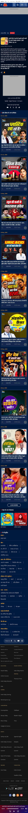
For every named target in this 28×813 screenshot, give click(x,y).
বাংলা (8, 1)
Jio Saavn (19, 101)
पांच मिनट (3, 569)
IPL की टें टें (4, 549)
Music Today (4, 721)
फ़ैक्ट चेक (11, 569)
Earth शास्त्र (17, 617)
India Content (17, 770)
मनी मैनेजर (3, 624)
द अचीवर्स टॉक (16, 632)
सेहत (8, 33)
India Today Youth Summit (18, 748)
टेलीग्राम (14, 66)
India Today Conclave (6, 742)
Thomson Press (18, 678)
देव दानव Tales (5, 632)
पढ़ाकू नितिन (4, 579)
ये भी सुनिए (5, 532)
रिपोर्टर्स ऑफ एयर (16, 562)
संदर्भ (12, 579)
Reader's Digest (18, 715)
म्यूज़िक (20, 596)
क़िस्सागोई (3, 599)
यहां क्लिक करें (6, 68)
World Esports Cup (5, 699)
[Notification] (14, 5)
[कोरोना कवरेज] (20, 519)
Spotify (6, 101)
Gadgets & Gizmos (5, 726)
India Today (12, 1)
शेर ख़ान (18, 606)
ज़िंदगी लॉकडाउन (5, 635)
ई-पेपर (6, 1)
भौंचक (2, 606)
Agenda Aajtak (17, 736)
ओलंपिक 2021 (5, 555)
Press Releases (17, 658)
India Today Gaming (6, 694)
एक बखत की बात (5, 582)
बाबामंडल (12, 596)
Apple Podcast (12, 101)
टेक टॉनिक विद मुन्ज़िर (6, 614)
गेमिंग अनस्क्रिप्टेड (13, 545)
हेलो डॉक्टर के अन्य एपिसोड (9, 113)
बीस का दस (14, 552)
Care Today (3, 770)
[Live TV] (22, 5)
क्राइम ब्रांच (3, 538)
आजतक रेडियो (3, 33)
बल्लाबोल (3, 545)
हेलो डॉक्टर (12, 33)
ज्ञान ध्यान (19, 579)
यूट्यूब (8, 66)
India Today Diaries (19, 670)
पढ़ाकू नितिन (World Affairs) (8, 565)
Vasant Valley (4, 670)
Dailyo (12, 781)
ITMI (2, 686)
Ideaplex (16, 742)
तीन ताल (10, 606)
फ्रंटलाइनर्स (15, 635)
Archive (23, 781)
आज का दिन (12, 572)
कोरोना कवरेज (17, 527)
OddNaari (16, 710)
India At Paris (14, 549)
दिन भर (20, 569)
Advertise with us (4, 649)
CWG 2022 (4, 552)
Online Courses (5, 676)
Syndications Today (14, 802)
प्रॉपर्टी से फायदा (14, 624)
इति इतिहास (16, 582)
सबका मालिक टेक (5, 617)
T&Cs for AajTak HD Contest (6, 661)
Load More (14, 505)
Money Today (4, 715)
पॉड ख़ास (3, 572)
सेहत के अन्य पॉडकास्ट (8, 510)
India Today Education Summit (19, 757)
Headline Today (18, 775)
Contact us (16, 646)
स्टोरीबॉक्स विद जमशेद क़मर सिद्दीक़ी (10, 593)
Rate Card (16, 652)
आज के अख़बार (5, 562)
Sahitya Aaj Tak (4, 736)
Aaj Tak (2, 1)
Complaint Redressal (18, 649)
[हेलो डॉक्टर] (7, 519)
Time (15, 721)
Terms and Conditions (18, 655)
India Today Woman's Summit (6, 748)
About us (2, 646)
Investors (3, 652)
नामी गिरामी (4, 585)
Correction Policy (4, 658)
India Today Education (6, 681)
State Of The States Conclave (5, 757)
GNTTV (23, 1)
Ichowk (17, 781)
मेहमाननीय (3, 596)
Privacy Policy (3, 655)
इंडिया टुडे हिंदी (18, 1)
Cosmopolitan (4, 710)
